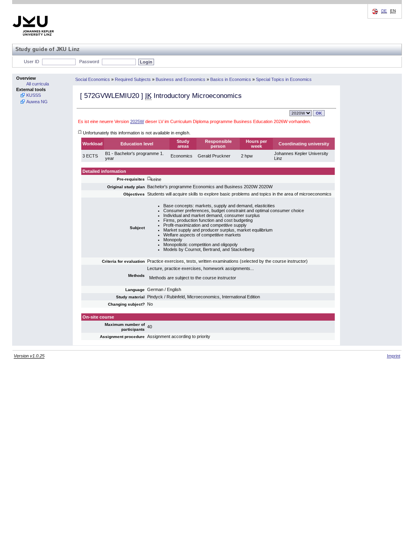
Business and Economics (180, 79)
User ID (31, 61)
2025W (137, 121)
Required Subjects (133, 79)
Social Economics (92, 79)
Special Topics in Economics (284, 79)
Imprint (393, 355)
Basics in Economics (230, 79)
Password (89, 61)
